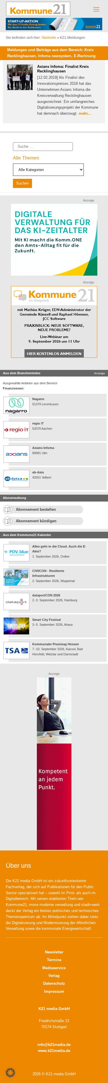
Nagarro (38, 399)
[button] (10, 1072)
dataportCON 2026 (46, 595)
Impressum (54, 991)
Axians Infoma (43, 448)
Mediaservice (54, 968)
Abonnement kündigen (36, 521)
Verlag (54, 975)
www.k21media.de (54, 1051)
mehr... (85, 113)
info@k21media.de (54, 1044)
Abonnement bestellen (36, 509)
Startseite (48, 38)
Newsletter (54, 952)
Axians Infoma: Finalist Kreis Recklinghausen (63, 68)
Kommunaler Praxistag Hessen (55, 644)
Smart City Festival (47, 619)
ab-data (38, 472)
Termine (54, 960)
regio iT (38, 423)
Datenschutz (54, 983)
